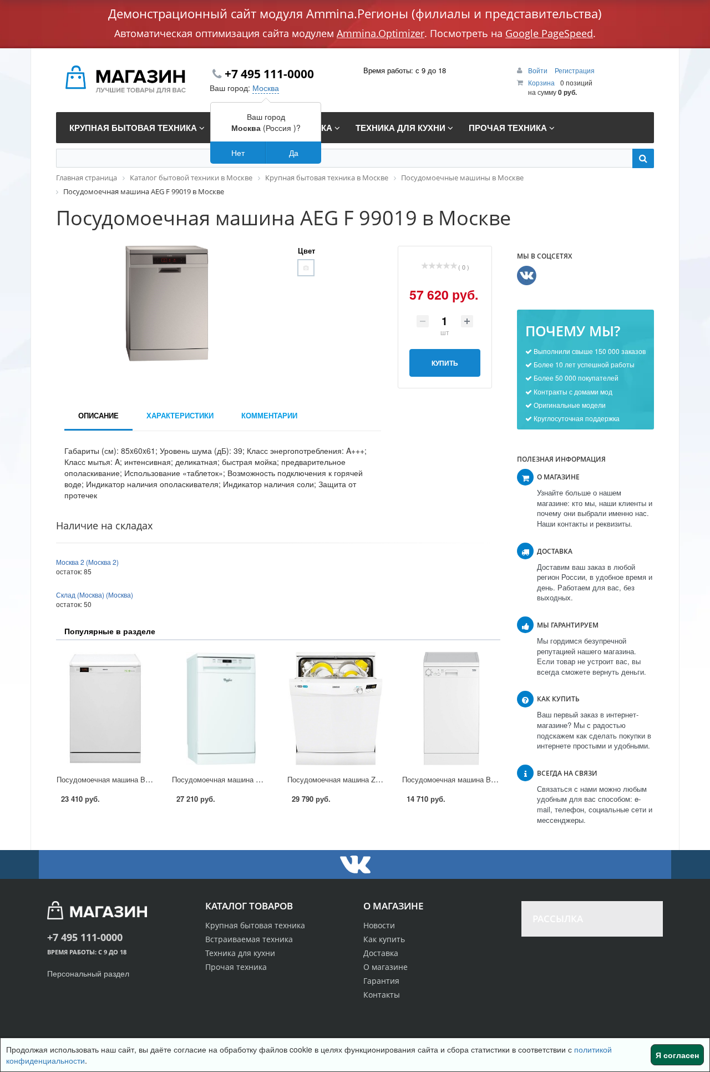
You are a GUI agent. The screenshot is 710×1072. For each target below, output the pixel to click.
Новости (379, 925)
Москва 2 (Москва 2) (87, 562)
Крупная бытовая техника (255, 925)
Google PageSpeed (549, 33)
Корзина (541, 82)
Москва (265, 87)
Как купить (384, 939)
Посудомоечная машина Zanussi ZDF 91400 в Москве (377, 779)
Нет (238, 152)
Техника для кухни (240, 953)
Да (293, 152)
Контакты (381, 994)
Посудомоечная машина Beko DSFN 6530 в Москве (143, 779)
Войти (538, 70)
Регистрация (575, 70)
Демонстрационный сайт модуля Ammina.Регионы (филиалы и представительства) (355, 13)
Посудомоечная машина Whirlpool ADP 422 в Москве (260, 779)
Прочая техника (236, 967)
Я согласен (677, 1054)
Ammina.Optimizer (380, 33)
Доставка (380, 953)
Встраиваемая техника (249, 939)
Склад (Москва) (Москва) (94, 594)
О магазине (385, 967)
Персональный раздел (88, 973)
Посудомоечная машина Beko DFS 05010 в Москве (488, 779)
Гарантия (381, 980)
